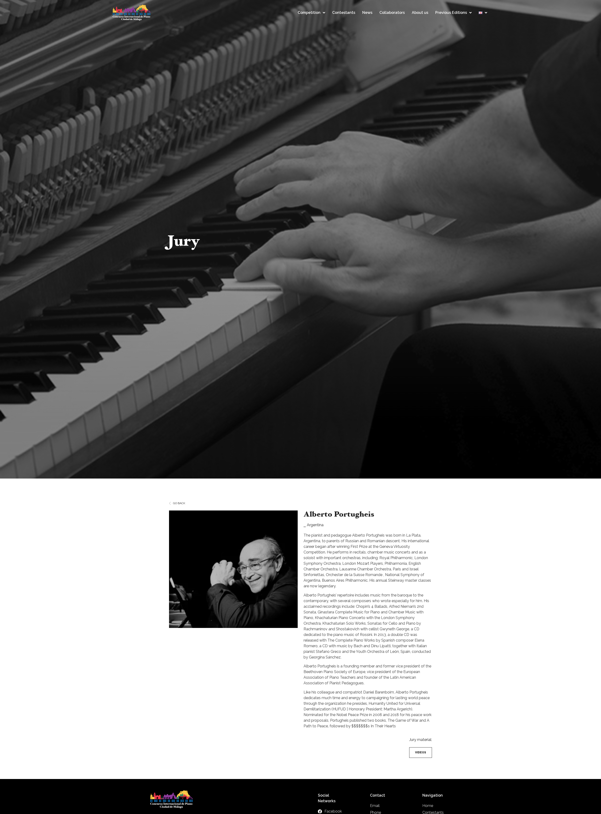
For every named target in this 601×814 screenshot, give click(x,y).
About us (420, 12)
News (367, 12)
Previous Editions (451, 12)
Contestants (343, 12)
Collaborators (392, 12)
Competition (309, 12)
